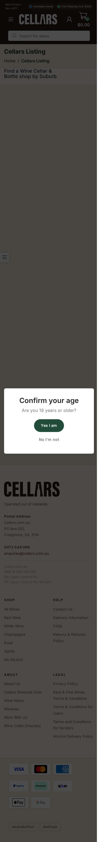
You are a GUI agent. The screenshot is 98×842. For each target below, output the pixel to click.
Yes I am (49, 425)
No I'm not (49, 439)
